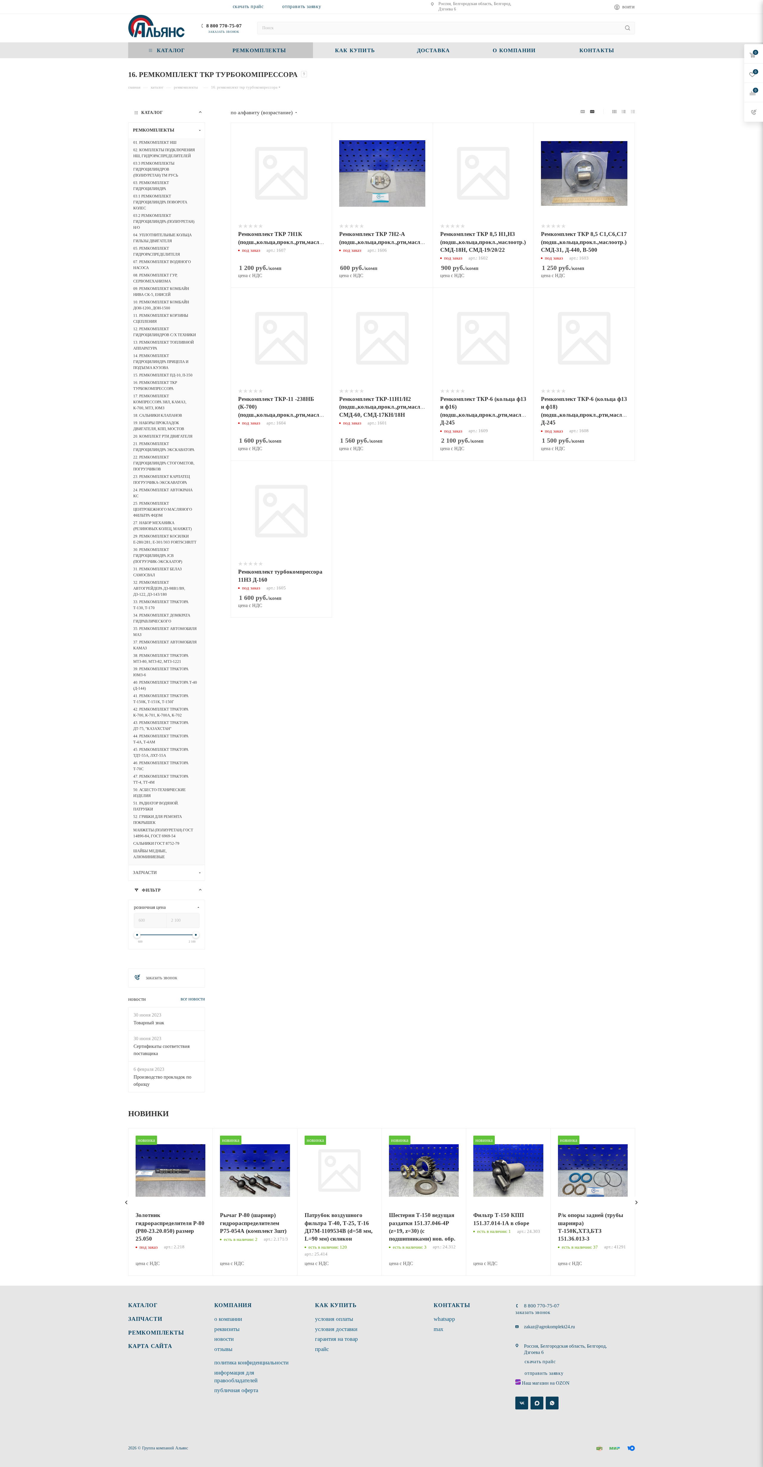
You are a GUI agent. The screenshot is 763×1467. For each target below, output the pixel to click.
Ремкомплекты (156, 1332)
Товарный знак (149, 1022)
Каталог (143, 1305)
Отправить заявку (301, 6)
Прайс (322, 1349)
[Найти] (627, 28)
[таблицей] (633, 111)
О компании (228, 1319)
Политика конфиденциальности (251, 1362)
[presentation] (126, 1202)
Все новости (193, 998)
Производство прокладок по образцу (162, 1080)
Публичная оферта (236, 1390)
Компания (233, 1305)
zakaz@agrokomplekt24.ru (549, 1326)
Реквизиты (227, 1329)
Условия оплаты (334, 1319)
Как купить (335, 1305)
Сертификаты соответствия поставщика (162, 1050)
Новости (137, 999)
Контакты (452, 1305)
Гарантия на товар (336, 1339)
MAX (438, 1329)
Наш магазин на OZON (546, 1383)
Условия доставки (336, 1329)
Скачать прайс (248, 6)
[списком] (624, 111)
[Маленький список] (583, 111)
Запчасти (145, 1319)
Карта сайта (150, 1346)
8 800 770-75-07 (224, 26)
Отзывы (223, 1349)
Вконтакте (521, 1403)
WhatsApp (444, 1319)
